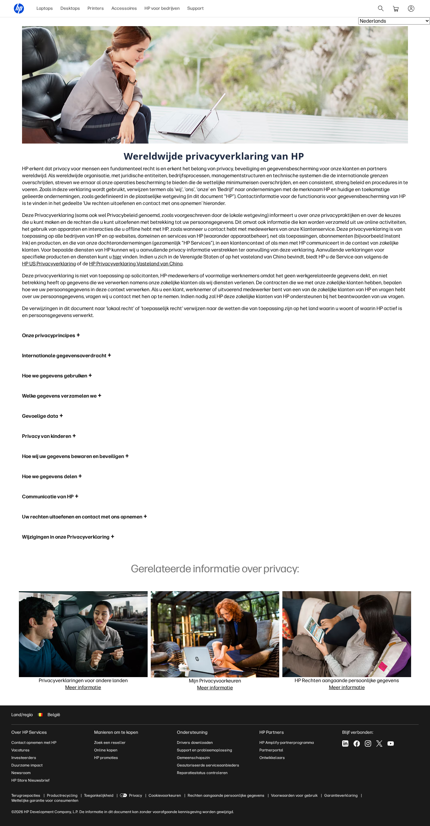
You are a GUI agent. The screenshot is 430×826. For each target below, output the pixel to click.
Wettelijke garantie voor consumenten (44, 800)
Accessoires (124, 8)
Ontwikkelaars (272, 757)
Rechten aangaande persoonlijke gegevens (226, 795)
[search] (380, 8)
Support (195, 8)
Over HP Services (29, 732)
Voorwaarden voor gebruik (294, 795)
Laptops (45, 8)
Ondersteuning (192, 732)
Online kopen (105, 750)
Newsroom (21, 773)
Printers (96, 8)
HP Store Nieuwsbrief (30, 780)
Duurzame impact (26, 765)
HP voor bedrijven (162, 8)
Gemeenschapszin (193, 757)
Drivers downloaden (195, 742)
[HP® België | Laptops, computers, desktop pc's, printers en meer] (18, 8)
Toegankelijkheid (98, 795)
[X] (379, 743)
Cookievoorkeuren (165, 795)
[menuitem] (45, 8)
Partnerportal (271, 750)
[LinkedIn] (345, 743)
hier (117, 257)
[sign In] (411, 8)
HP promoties (106, 757)
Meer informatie (83, 687)
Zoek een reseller (110, 742)
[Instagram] (368, 743)
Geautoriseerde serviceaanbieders (208, 765)
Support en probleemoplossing (204, 750)
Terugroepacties (25, 795)
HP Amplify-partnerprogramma (286, 742)
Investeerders (23, 757)
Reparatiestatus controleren (202, 773)
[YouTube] (391, 743)
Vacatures (20, 750)
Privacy (135, 795)
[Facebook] (357, 743)
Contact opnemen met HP (33, 742)
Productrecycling (62, 795)
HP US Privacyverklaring (49, 264)
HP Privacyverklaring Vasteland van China (136, 264)
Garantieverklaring (341, 795)
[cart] (396, 8)
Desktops (70, 8)
